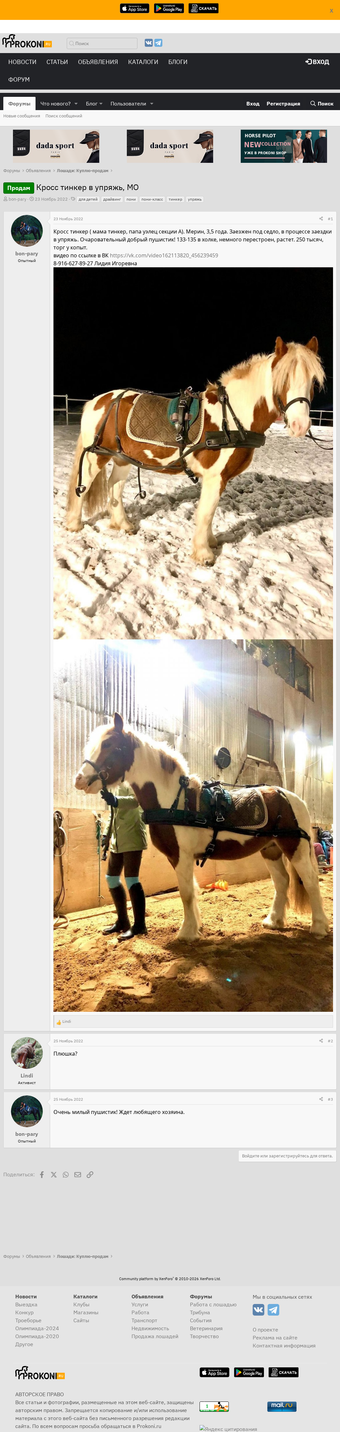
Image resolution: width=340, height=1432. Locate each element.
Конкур (24, 1312)
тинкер (175, 199)
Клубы (81, 1304)
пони (131, 199)
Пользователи (128, 103)
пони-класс (152, 199)
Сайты (81, 1320)
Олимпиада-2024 (37, 1328)
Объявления (98, 62)
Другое (24, 1344)
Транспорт (144, 1320)
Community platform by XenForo (170, 1278)
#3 (330, 1099)
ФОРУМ (19, 79)
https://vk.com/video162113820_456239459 (164, 255)
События (201, 1320)
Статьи (57, 62)
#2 (330, 1040)
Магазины (86, 1312)
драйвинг (112, 199)
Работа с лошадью (213, 1304)
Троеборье (28, 1320)
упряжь (195, 199)
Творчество (204, 1336)
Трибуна (200, 1312)
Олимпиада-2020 (37, 1336)
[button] (76, 103)
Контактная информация (284, 1345)
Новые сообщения (21, 116)
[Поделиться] (321, 219)
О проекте (265, 1329)
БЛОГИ (178, 62)
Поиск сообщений (63, 116)
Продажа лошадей (154, 1336)
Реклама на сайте (275, 1337)
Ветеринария (206, 1328)
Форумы (19, 103)
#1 (330, 218)
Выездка (26, 1304)
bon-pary (17, 199)
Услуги (139, 1304)
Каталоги (143, 62)
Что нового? (56, 103)
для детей (88, 199)
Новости (22, 62)
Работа (140, 1312)
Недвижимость (150, 1328)
